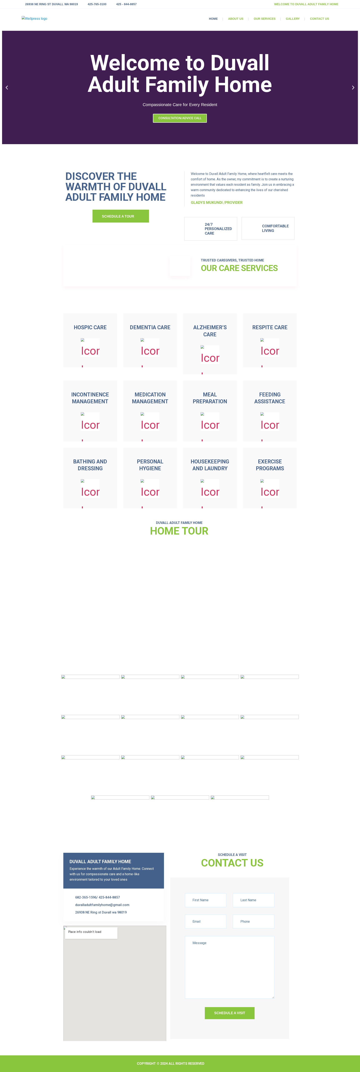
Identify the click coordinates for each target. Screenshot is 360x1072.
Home (213, 18)
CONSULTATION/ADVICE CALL (179, 118)
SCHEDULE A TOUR (118, 216)
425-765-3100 (97, 4)
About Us (235, 18)
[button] (6, 87)
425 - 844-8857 (126, 4)
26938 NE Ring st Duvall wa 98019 (51, 4)
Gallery (293, 18)
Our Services (264, 18)
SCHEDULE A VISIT (229, 1013)
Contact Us (319, 18)
